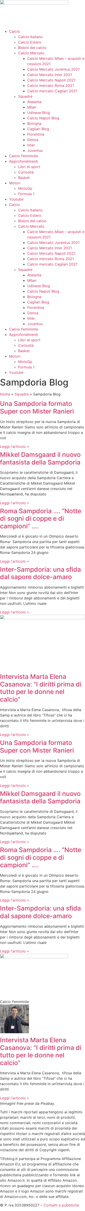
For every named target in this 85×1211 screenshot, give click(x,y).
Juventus (35, 150)
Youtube (16, 199)
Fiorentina (35, 134)
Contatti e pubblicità (61, 1205)
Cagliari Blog (38, 129)
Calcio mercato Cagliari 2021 (52, 91)
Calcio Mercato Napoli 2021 (51, 80)
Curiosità (26, 172)
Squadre (25, 96)
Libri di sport (29, 166)
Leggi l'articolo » (14, 446)
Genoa (32, 139)
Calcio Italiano (30, 37)
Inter (31, 145)
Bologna (34, 123)
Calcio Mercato (31, 53)
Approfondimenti (23, 161)
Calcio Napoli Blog (43, 118)
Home (5, 394)
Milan (31, 107)
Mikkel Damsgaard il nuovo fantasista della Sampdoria (40, 458)
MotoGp (25, 188)
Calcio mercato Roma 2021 (50, 85)
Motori (14, 183)
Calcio (14, 31)
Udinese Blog (38, 112)
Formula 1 (26, 194)
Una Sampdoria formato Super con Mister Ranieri (37, 407)
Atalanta (34, 101)
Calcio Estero (29, 42)
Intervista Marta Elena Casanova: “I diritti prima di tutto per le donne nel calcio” (40, 688)
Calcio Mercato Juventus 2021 (53, 69)
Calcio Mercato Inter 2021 (49, 74)
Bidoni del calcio (32, 47)
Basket (24, 177)
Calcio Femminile (23, 156)
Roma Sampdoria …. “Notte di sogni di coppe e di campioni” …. (40, 518)
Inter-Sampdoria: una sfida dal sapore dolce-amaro (40, 573)
